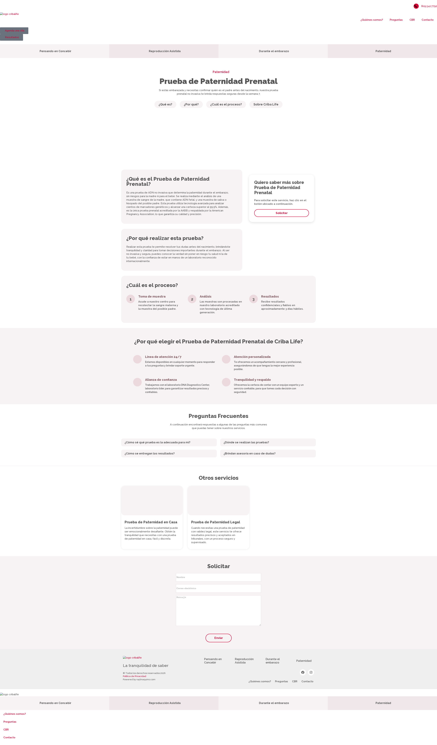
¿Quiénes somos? (372, 19)
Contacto (428, 19)
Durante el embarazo (273, 660)
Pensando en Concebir (213, 660)
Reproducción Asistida (244, 660)
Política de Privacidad (134, 676)
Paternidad (220, 72)
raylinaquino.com (145, 679)
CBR (412, 19)
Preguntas (396, 19)
